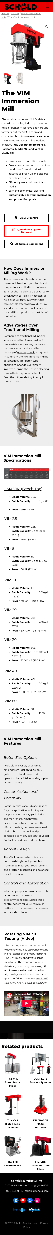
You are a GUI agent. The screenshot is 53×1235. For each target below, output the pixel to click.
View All (15, 13)
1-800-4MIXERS (14, 1191)
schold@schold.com (37, 1191)
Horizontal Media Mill (14, 149)
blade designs (39, 806)
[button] (46, 26)
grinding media (26, 352)
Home (5, 13)
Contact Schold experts (18, 840)
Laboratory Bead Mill (32, 144)
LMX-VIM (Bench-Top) (23, 489)
